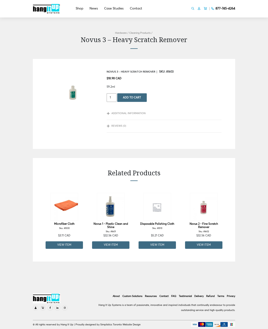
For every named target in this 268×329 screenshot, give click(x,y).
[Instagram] (64, 308)
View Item (64, 245)
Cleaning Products (140, 33)
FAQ (173, 296)
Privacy (231, 296)
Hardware (121, 33)
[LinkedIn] (57, 308)
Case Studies (114, 8)
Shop (79, 8)
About (116, 296)
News (94, 8)
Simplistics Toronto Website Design (120, 324)
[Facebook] (50, 308)
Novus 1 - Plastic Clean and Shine (111, 228)
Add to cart (132, 97)
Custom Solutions (132, 296)
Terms (220, 296)
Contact (136, 8)
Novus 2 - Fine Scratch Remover (204, 228)
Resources (151, 296)
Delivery (199, 296)
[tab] (162, 114)
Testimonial (185, 296)
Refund (210, 296)
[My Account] (35, 308)
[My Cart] (43, 308)
